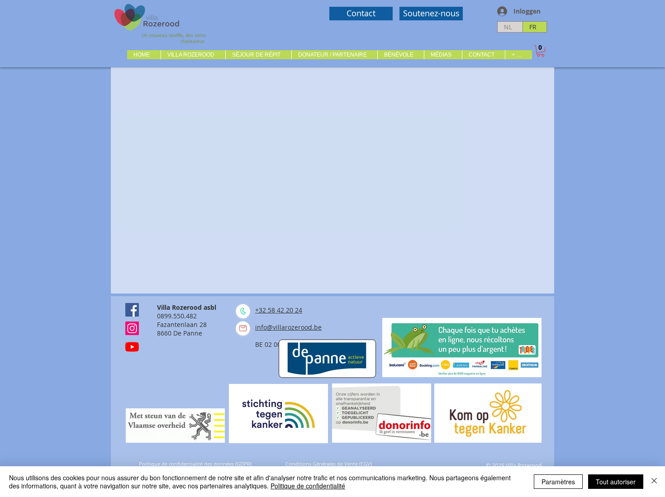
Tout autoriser (616, 481)
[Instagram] (132, 328)
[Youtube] (132, 347)
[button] (193, 54)
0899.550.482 (177, 316)
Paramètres (558, 481)
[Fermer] (654, 481)
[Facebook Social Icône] (132, 310)
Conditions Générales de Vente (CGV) (328, 463)
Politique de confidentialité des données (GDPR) (195, 463)
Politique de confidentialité (308, 485)
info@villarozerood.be (288, 327)
